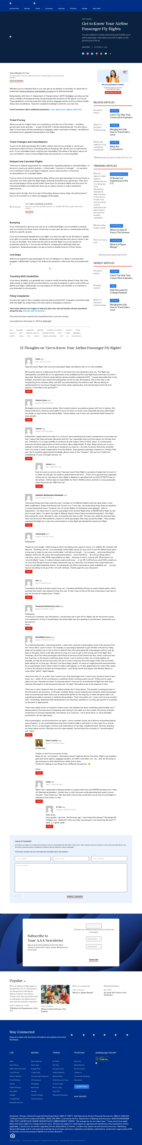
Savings (34, 1091)
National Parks (57, 1076)
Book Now (29, 211)
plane (67, 333)
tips (28, 336)
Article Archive (79, 1065)
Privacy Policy (15, 1141)
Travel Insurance (36, 1099)
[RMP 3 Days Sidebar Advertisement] (112, 94)
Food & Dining (116, 226)
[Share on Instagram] (88, 54)
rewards (76, 333)
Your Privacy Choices (31, 1141)
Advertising (81, 1086)
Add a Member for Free (19, 73)
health (13, 333)
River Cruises (57, 1087)
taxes (21, 336)
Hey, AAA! (96, 8)
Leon (37, 359)
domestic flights (54, 330)
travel (36, 336)
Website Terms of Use (49, 1141)
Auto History (14, 1065)
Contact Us (78, 1072)
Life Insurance (36, 1080)
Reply (29, 391)
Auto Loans (35, 1065)
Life (12, 1053)
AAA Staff (86, 47)
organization (48, 333)
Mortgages (35, 1084)
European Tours (58, 1069)
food (78, 330)
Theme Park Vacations (60, 1095)
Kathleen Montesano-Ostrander (49, 495)
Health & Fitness (15, 1087)
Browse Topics (79, 1069)
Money (27, 8)
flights (69, 330)
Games (12, 1084)
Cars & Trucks (116, 240)
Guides (84, 8)
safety (12, 336)
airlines (19, 330)
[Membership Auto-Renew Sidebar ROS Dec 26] (113, 158)
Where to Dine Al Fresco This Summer (53, 1010)
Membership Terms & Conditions (72, 1141)
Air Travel (87, 19)
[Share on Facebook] (83, 54)
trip (61, 336)
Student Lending (37, 1095)
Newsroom (78, 1080)
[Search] (119, 9)
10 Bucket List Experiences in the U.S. (119, 181)
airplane (30, 330)
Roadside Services (16, 1102)
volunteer (76, 336)
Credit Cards (35, 1072)
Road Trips (56, 1091)
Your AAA (79, 1053)
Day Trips (108, 990)
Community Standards (82, 1076)
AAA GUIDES (80, 1096)
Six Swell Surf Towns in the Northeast (115, 994)
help (21, 333)
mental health (32, 333)
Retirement (35, 1087)
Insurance (49, 8)
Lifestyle (61, 8)
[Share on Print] (101, 54)
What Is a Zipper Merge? (82, 993)
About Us (77, 1061)
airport (40, 330)
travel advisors (49, 336)
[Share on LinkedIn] (92, 54)
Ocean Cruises (58, 1084)
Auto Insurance (36, 1061)
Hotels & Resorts (58, 1072)
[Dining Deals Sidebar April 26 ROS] (113, 255)
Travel (37, 8)
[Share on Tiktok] (110, 54)
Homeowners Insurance (39, 1076)
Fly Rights (70, 96)
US (68, 336)
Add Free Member (16, 80)
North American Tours (119, 174)
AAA (11, 330)
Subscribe (93, 960)
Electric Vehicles (15, 1076)
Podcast (73, 8)
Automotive (14, 8)
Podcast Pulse (14, 1099)
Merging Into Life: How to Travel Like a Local (120, 132)
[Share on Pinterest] (97, 54)
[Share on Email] (106, 54)
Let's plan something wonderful (38, 204)
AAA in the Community (18, 1069)
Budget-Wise (35, 1069)
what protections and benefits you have (37, 91)
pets (60, 333)
